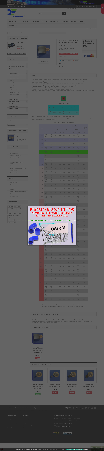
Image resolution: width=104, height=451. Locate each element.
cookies (23, 449)
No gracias (86, 449)
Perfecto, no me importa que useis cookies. (75, 449)
